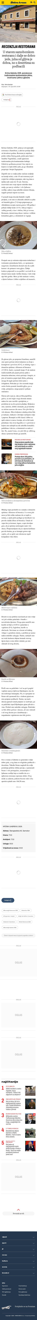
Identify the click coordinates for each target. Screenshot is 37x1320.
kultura (5, 1261)
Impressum (5, 1286)
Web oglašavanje (6, 1292)
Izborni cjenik (22, 1289)
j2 (2, 1249)
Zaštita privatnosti (6, 1289)
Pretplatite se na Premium (25, 1306)
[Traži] (34, 2)
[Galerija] (18, 23)
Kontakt (4, 1295)
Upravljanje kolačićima (24, 1295)
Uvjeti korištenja (23, 1286)
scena (4, 1267)
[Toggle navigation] (2, 2)
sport (4, 1243)
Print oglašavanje (23, 1292)
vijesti (4, 1237)
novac (4, 1255)
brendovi (5, 1273)
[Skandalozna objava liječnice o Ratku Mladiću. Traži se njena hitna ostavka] (30, 1133)
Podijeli (6, 99)
